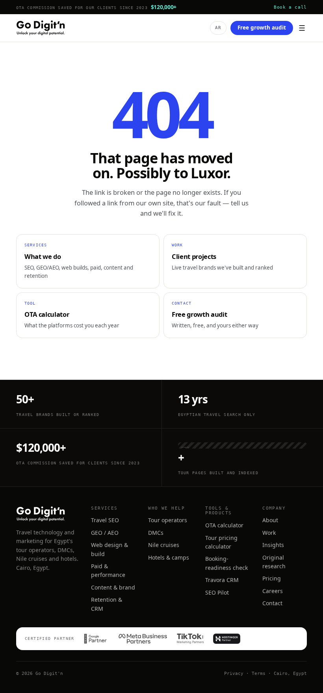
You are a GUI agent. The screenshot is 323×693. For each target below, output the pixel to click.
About (270, 520)
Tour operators (167, 520)
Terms (258, 673)
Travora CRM (222, 580)
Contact (272, 603)
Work (269, 532)
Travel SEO (105, 520)
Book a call (290, 7)
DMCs (155, 532)
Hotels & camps (168, 557)
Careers (272, 591)
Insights (273, 545)
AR (218, 27)
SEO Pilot (217, 592)
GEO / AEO (105, 532)
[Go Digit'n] (40, 28)
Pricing (271, 578)
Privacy (233, 673)
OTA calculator (224, 525)
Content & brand (113, 587)
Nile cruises (163, 545)
